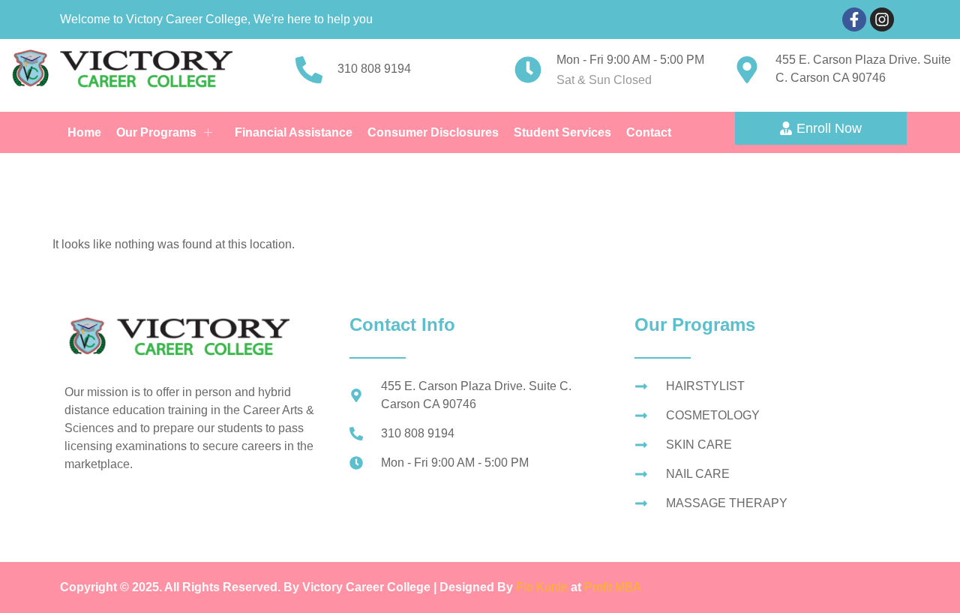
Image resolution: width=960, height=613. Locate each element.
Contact (648, 132)
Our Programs (156, 132)
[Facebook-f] (854, 20)
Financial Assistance (293, 132)
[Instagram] (882, 20)
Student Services (562, 132)
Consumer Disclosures (433, 132)
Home (84, 132)
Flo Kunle (543, 587)
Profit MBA (612, 587)
